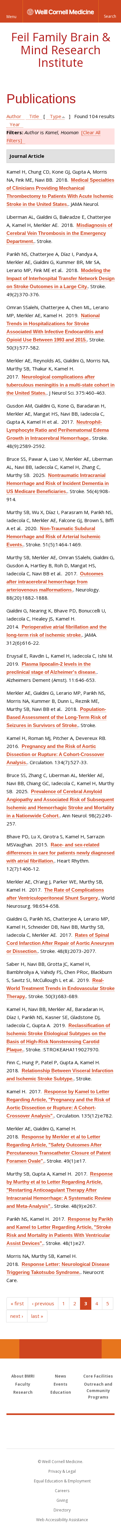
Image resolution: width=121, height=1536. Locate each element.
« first (17, 1303)
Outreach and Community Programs (98, 1390)
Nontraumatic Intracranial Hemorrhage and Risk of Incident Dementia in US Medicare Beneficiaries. (57, 483)
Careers (62, 1490)
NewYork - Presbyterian (60, 1438)
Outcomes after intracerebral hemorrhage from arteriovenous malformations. (54, 581)
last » (37, 1316)
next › (16, 1316)
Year (15, 124)
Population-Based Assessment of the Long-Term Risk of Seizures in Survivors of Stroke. (56, 717)
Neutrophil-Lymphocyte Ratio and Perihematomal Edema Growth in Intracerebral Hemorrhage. (57, 430)
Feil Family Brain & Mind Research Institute (60, 49)
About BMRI (23, 1376)
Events (60, 1384)
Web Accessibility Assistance (62, 1519)
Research (23, 1392)
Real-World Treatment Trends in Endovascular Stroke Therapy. (60, 988)
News (60, 1376)
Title (34, 116)
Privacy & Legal (62, 1471)
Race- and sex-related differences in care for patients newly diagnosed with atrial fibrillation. (60, 853)
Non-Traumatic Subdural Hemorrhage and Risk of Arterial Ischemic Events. (53, 536)
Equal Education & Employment (62, 1481)
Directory (62, 1510)
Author (13, 116)
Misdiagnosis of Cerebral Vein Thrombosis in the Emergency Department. (59, 233)
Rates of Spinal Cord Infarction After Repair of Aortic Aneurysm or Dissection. (60, 943)
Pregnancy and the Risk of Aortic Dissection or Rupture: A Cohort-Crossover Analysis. (55, 754)
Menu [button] (11, 16)
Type (55, 116)
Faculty (22, 1384)
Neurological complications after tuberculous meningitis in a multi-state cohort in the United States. (60, 385)
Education (60, 1392)
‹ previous (43, 1303)
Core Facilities (98, 1376)
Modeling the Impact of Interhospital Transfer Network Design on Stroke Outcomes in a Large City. (60, 278)
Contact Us (111, 1349)
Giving (62, 1500)
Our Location (9, 1349)
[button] (109, 11)
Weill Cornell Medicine (60, 1425)
